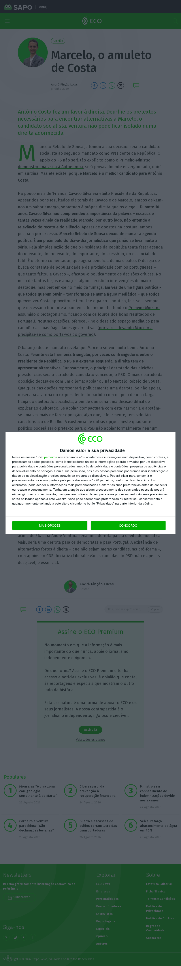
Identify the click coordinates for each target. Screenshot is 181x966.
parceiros (50, 457)
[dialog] (90, 483)
